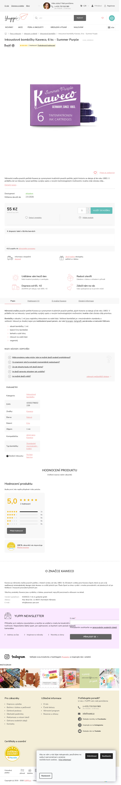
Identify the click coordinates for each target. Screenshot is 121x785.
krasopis (69, 321)
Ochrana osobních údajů (17, 720)
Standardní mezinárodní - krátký (32, 446)
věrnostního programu (27, 248)
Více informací (64, 759)
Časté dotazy (49, 707)
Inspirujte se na (93, 725)
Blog (28, 6)
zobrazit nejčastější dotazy (98, 376)
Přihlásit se (89, 636)
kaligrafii (78, 321)
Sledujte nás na (92, 731)
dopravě (18, 259)
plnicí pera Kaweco (30, 436)
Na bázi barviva (29, 456)
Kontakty (10, 724)
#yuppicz (66, 657)
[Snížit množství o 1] (88, 212)
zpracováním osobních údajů (104, 627)
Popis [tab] (13, 301)
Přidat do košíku (101, 210)
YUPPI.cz (27, 780)
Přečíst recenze (23, 547)
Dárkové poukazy (14, 710)
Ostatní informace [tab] (86, 301)
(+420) (61, 6)
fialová (29, 417)
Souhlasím (106, 756)
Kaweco (29, 411)
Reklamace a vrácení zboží (18, 717)
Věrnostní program (51, 710)
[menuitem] (9, 27)
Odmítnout (92, 756)
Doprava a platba (17, 6)
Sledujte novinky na (94, 719)
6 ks (28, 423)
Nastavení (45, 775)
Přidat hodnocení (16, 531)
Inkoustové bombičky (31, 395)
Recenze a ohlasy (50, 714)
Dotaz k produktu (35, 218)
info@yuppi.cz (88, 713)
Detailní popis (10, 185)
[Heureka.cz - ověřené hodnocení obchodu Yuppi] (12, 753)
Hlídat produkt (88, 218)
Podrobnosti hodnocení (46, 45)
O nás (7, 6)
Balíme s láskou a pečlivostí (19, 707)
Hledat (80, 18)
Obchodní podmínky (15, 714)
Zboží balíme (70, 257)
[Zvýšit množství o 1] (88, 209)
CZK (84, 6)
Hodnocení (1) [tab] (33, 301)
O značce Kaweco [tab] (59, 301)
